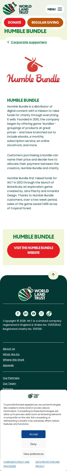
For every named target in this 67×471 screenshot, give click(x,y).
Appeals (8, 365)
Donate (14, 22)
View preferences (33, 453)
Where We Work (13, 360)
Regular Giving (45, 22)
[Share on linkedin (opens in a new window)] (25, 313)
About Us (9, 349)
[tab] (26, 42)
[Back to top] (53, 275)
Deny (33, 444)
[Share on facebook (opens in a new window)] (18, 313)
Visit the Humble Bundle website (33, 250)
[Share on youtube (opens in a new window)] (33, 313)
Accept (33, 434)
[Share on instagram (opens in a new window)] (41, 313)
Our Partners (11, 378)
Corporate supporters (29, 42)
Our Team (9, 383)
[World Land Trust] (18, 8)
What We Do (11, 354)
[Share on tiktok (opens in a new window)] (49, 313)
